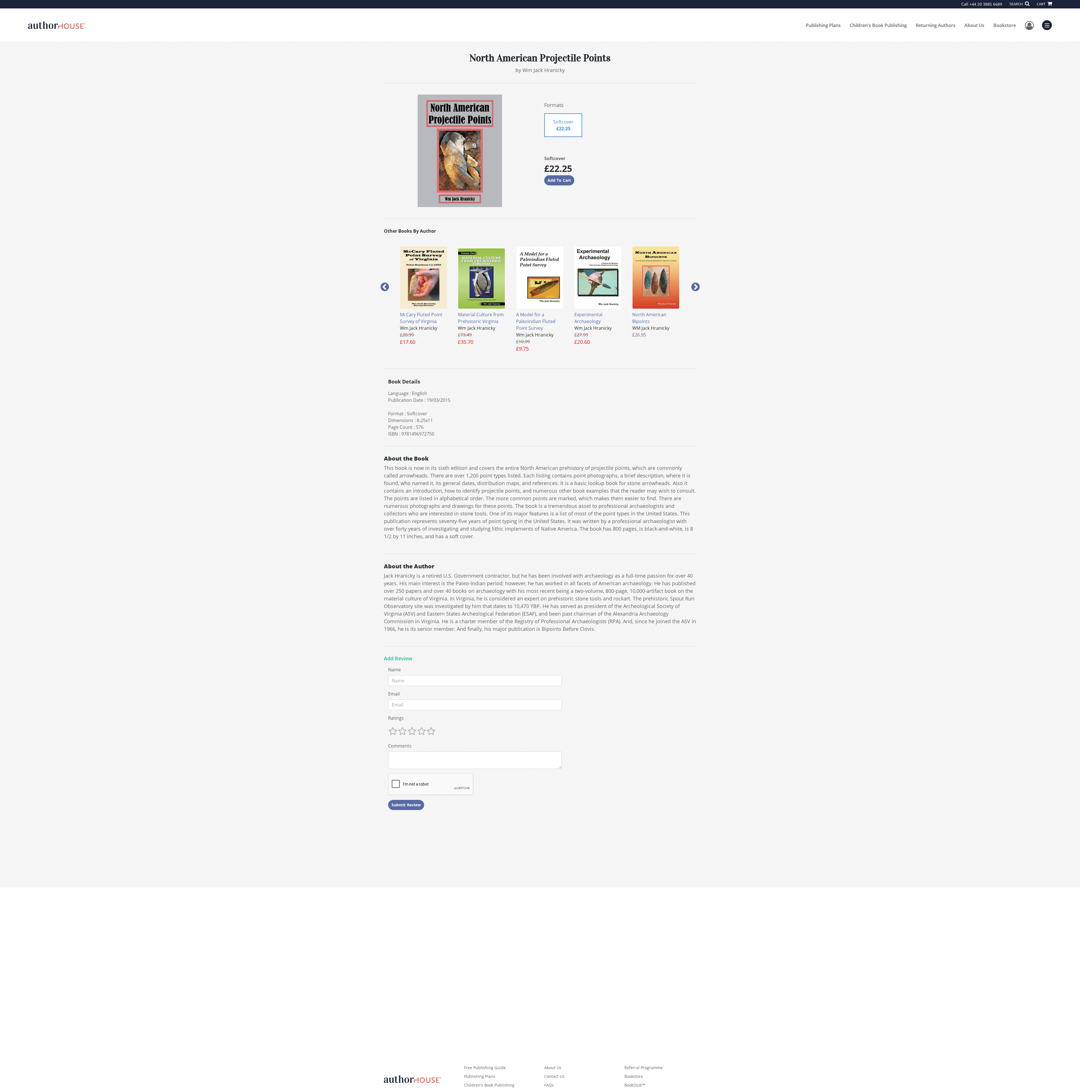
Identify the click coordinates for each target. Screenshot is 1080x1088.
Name (394, 670)
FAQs (549, 1085)
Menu (1049, 24)
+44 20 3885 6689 (985, 4)
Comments (399, 746)
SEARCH (1016, 3)
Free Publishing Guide (485, 1067)
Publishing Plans (823, 25)
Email (394, 694)
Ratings (396, 718)
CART (1041, 3)
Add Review (398, 659)
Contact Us (554, 1076)
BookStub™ (634, 1085)
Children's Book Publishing (878, 25)
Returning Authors (935, 25)
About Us (974, 25)
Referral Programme (643, 1067)
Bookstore (1004, 25)
